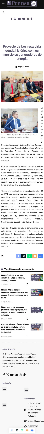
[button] (4, 389)
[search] (22, 12)
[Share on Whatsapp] (22, 430)
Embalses (35, 278)
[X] (15, 19)
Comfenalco (36, 312)
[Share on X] (16, 430)
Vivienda (34, 295)
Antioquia (35, 292)
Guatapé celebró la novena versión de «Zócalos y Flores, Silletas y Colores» (13, 278)
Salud (33, 329)
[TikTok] (31, 19)
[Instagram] (27, 19)
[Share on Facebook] (11, 430)
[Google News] (23, 19)
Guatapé (34, 280)
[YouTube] (19, 19)
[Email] (27, 430)
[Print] (32, 430)
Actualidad (35, 275)
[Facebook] (11, 19)
